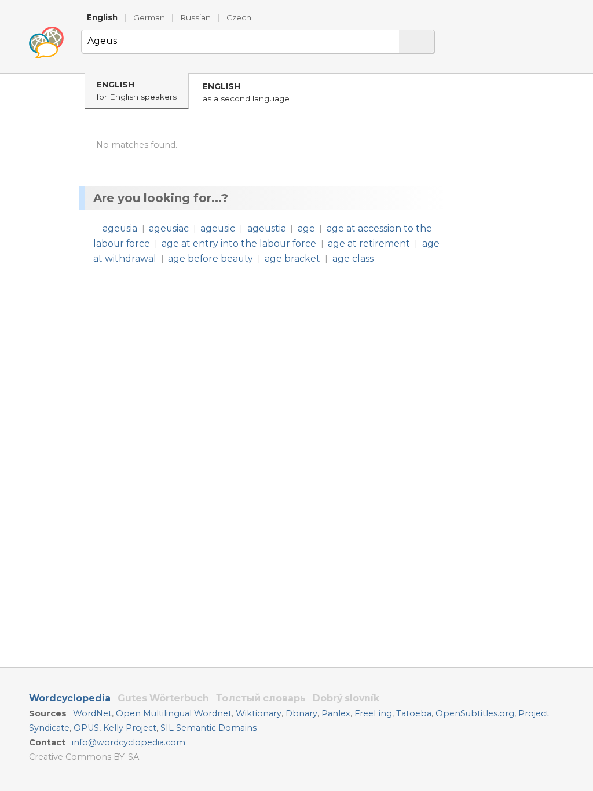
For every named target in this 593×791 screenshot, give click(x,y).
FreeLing (373, 713)
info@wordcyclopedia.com (128, 742)
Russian (195, 17)
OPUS (86, 728)
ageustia (266, 228)
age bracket (292, 258)
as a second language (246, 92)
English (102, 17)
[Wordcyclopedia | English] (46, 42)
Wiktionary (258, 713)
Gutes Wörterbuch (163, 698)
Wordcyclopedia (70, 698)
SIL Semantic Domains (208, 728)
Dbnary (301, 713)
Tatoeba (413, 713)
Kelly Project (129, 728)
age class (353, 258)
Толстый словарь (261, 698)
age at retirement (369, 243)
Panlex (335, 713)
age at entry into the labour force (239, 243)
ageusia (120, 228)
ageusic (217, 228)
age (306, 228)
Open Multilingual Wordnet (174, 713)
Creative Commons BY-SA (84, 757)
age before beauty (210, 258)
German (149, 17)
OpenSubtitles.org (474, 713)
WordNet (92, 713)
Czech (238, 17)
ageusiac (169, 228)
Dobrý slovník (346, 698)
